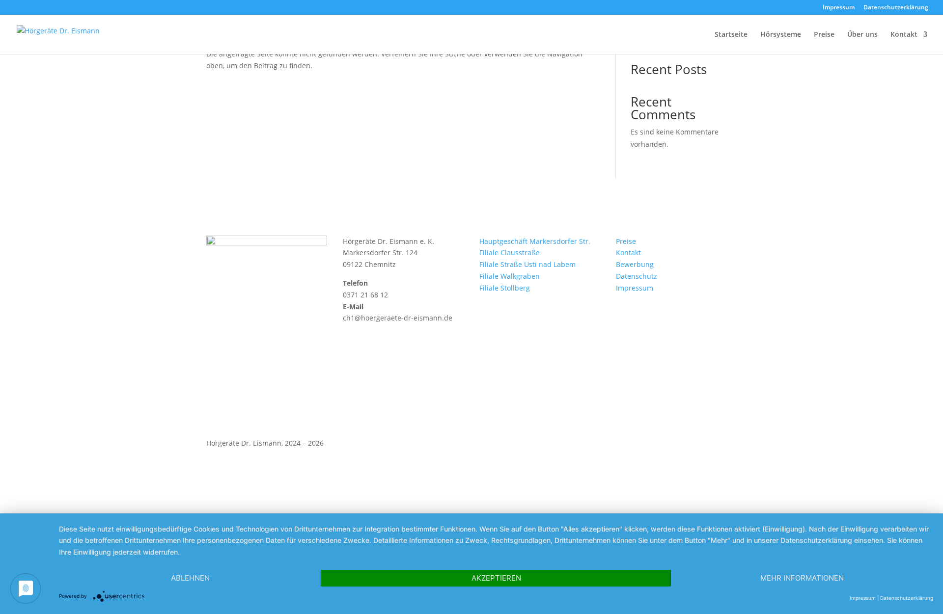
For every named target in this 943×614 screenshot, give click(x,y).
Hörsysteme (780, 35)
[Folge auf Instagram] (729, 445)
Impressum (839, 7)
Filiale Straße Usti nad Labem (527, 264)
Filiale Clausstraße (509, 252)
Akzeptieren (496, 578)
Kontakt (903, 35)
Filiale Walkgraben (509, 276)
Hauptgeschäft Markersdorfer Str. (534, 241)
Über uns (862, 35)
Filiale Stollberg (504, 288)
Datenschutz (636, 276)
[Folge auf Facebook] (709, 445)
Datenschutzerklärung (895, 7)
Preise (824, 35)
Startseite (731, 35)
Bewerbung (635, 264)
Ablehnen (190, 578)
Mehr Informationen (802, 578)
